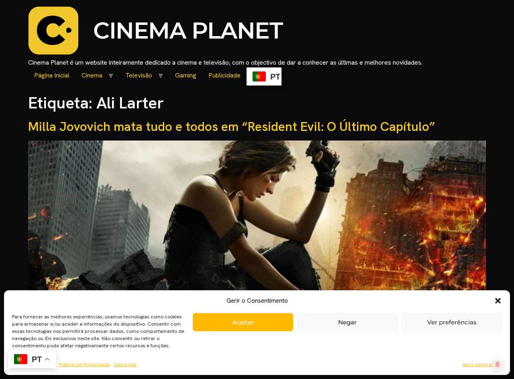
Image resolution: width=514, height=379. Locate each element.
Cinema (92, 75)
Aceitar (243, 322)
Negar (347, 322)
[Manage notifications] (497, 364)
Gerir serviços (478, 364)
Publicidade (224, 75)
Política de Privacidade (84, 364)
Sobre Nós (125, 364)
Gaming (185, 75)
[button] (498, 301)
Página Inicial (51, 75)
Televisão (138, 75)
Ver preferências (452, 322)
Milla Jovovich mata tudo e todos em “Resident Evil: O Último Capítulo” (231, 126)
